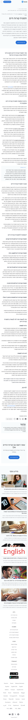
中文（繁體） (10, 708)
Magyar (23, 693)
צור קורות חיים (14, 615)
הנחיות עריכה (14, 669)
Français (13, 689)
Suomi (23, 699)
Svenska (18, 699)
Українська (16, 705)
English (21, 686)
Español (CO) (20, 689)
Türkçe (5, 699)
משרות (14, 620)
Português (21, 696)
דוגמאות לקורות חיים (14, 632)
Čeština (21, 702)
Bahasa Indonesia (19, 683)
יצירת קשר (14, 647)
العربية (4, 705)
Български (7, 702)
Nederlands (16, 693)
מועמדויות (14, 623)
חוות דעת (14, 667)
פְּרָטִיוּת (14, 655)
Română (6, 696)
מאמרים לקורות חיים (23, 8)
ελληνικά (15, 702)
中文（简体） (18, 708)
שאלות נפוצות (14, 644)
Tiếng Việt (11, 699)
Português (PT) (13, 696)
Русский (23, 705)
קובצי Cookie (14, 657)
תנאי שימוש (14, 652)
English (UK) (14, 686)
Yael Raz (20, 14)
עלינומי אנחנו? (14, 664)
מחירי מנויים (14, 649)
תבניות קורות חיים (14, 629)
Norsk (9, 693)
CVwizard (12, 717)
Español (7, 686)
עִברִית (9, 705)
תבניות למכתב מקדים (14, 637)
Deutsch (6, 683)
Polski (4, 693)
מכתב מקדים (14, 617)
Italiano (7, 689)
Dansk (11, 683)
